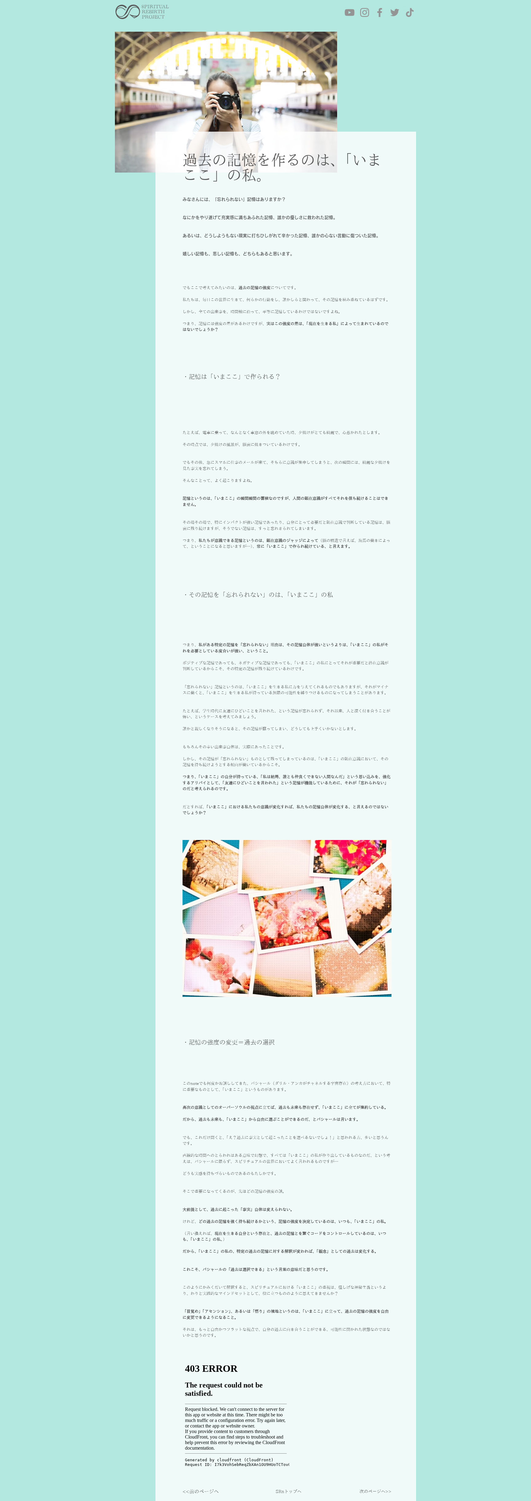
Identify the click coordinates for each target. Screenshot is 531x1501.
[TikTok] (410, 12)
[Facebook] (380, 12)
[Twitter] (395, 12)
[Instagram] (365, 12)
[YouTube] (350, 12)
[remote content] (236, 1417)
